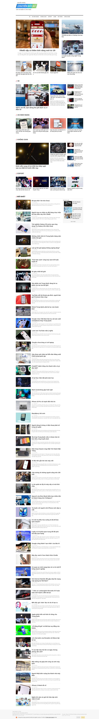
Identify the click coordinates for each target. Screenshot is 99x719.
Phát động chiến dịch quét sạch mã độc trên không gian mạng (23, 131)
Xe (29, 16)
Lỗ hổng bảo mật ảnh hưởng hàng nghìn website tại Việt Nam (74, 131)
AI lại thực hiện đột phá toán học (43, 378)
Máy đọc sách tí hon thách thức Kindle (45, 555)
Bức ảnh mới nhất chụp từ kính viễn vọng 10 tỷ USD (78, 144)
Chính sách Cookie (50, 717)
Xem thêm (73, 221)
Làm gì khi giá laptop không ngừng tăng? (46, 248)
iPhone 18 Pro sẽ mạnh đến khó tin (43, 401)
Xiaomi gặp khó (54, 72)
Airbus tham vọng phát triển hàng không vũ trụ (78, 164)
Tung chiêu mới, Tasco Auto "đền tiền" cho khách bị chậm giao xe (57, 97)
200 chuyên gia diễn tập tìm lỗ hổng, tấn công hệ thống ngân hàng (40, 131)
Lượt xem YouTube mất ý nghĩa (42, 330)
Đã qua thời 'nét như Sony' (41, 200)
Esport (50, 16)
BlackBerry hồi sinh (38, 413)
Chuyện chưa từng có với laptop (43, 342)
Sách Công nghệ (66, 200)
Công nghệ (67, 16)
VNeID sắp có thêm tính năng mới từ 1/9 (37, 50)
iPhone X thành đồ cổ (39, 685)
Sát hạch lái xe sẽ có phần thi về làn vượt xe (78, 106)
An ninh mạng (35, 16)
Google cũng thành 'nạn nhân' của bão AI (46, 543)
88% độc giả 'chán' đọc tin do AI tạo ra (45, 602)
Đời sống (60, 16)
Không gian (43, 16)
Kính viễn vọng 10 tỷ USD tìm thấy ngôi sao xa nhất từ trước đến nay (31, 167)
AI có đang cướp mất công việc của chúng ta (77, 209)
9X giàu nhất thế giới (39, 271)
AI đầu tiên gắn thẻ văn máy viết (42, 461)
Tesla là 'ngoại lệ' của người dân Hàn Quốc (78, 100)
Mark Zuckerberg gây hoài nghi (42, 390)
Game (54, 16)
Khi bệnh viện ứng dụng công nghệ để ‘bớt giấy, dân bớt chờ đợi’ (24, 74)
